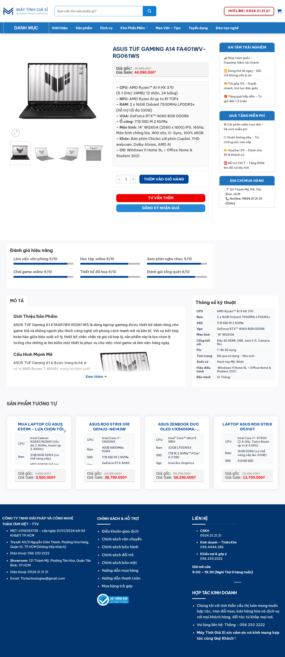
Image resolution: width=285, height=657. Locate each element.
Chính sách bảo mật (119, 562)
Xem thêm (94, 376)
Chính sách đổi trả (118, 555)
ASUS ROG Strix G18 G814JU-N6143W (109, 427)
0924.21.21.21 (211, 535)
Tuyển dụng (198, 28)
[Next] (98, 90)
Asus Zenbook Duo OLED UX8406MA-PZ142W (178, 427)
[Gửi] (149, 11)
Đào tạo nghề (227, 28)
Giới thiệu (60, 28)
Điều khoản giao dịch (120, 531)
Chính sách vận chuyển (122, 539)
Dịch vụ (106, 28)
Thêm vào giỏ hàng (164, 179)
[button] (279, 11)
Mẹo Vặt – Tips (168, 28)
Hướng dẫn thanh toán (121, 578)
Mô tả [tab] (17, 300)
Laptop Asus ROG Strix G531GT (247, 427)
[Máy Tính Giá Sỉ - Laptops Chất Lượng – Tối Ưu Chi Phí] (25, 11)
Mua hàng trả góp (117, 586)
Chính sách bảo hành (120, 547)
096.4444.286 (212, 547)
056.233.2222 (211, 559)
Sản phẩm (84, 28)
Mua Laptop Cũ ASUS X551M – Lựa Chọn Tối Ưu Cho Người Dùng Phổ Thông (40, 427)
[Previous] (18, 90)
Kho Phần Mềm (132, 28)
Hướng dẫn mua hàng (120, 570)
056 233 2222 (252, 625)
